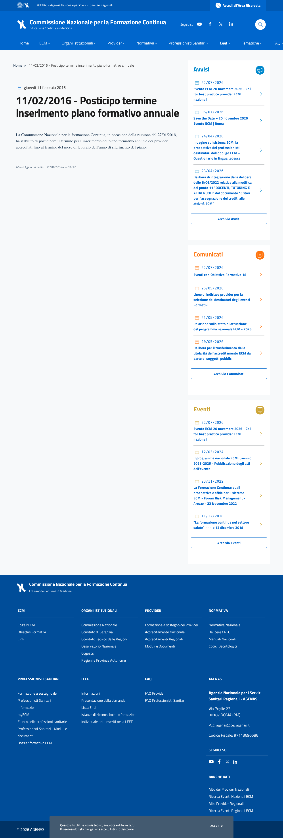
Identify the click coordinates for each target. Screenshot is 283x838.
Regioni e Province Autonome (103, 660)
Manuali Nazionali (222, 639)
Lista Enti (88, 707)
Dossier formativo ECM (35, 743)
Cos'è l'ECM (26, 625)
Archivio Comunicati (229, 373)
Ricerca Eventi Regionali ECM (231, 810)
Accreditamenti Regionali (164, 639)
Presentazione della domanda (103, 700)
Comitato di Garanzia (97, 632)
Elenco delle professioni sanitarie (42, 721)
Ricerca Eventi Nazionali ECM (231, 796)
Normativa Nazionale (224, 625)
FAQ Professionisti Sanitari (165, 700)
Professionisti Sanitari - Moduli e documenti (42, 732)
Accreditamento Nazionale (165, 632)
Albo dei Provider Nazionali (229, 789)
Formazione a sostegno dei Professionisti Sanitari (37, 697)
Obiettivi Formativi (32, 632)
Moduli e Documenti (160, 646)
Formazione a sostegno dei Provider (171, 625)
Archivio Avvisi (229, 219)
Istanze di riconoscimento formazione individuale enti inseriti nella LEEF (109, 718)
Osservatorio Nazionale (98, 646)
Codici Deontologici (223, 646)
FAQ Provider (155, 693)
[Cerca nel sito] (260, 24)
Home (17, 65)
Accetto (216, 826)
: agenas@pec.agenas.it (229, 725)
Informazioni (27, 707)
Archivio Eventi (229, 542)
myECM (23, 714)
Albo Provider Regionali (226, 803)
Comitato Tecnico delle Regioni (104, 639)
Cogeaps (87, 653)
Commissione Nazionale (99, 625)
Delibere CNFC (219, 632)
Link (21, 639)
